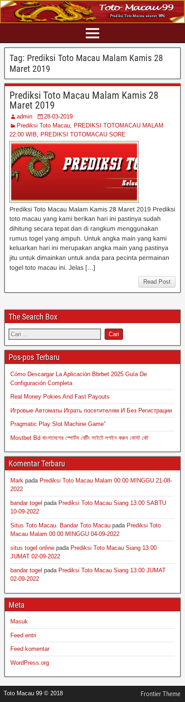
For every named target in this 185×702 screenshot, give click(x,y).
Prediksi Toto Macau (43, 125)
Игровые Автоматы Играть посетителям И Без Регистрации (91, 410)
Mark (16, 480)
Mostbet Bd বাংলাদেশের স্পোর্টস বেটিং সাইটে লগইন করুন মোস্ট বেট (79, 437)
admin (24, 116)
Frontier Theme (161, 694)
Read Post (157, 281)
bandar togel (26, 503)
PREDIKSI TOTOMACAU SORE (83, 134)
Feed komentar (29, 648)
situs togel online (32, 547)
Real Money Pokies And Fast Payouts (60, 396)
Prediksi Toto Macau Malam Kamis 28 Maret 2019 (84, 100)
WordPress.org (29, 662)
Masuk (19, 621)
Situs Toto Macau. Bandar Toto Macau (60, 525)
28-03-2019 (58, 116)
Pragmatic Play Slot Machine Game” (58, 424)
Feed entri (23, 635)
